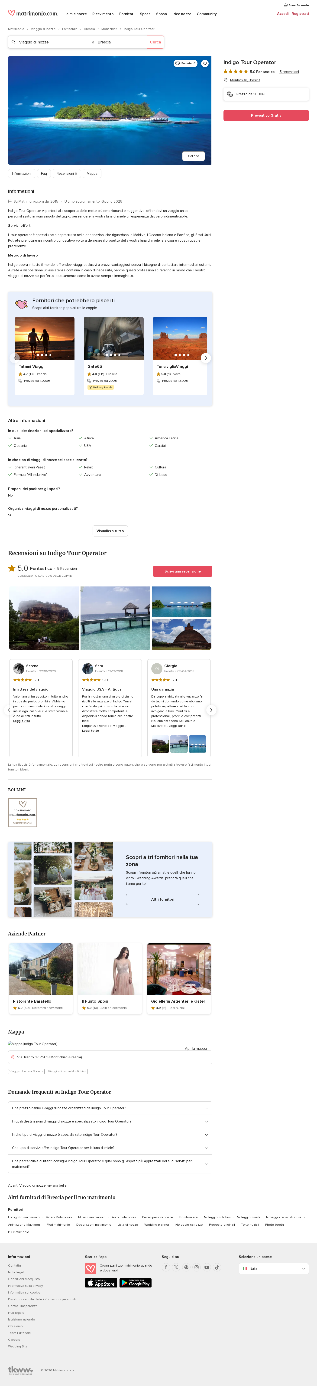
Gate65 (94, 366)
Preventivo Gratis (266, 115)
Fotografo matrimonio (24, 1217)
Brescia (90, 29)
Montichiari (109, 29)
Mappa (92, 173)
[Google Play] (135, 1287)
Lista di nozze (128, 1225)
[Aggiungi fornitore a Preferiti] (205, 63)
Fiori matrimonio (58, 1225)
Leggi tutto (21, 721)
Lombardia (70, 29)
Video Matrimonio (59, 1217)
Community (207, 14)
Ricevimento (103, 14)
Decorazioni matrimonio (93, 1225)
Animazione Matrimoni (24, 1225)
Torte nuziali (250, 1225)
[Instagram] (196, 1267)
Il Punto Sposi (95, 1001)
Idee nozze (182, 14)
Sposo (161, 14)
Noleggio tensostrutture (283, 1217)
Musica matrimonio (92, 1217)
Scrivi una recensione (183, 571)
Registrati (300, 13)
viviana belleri (57, 1185)
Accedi (283, 13)
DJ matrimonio (18, 1232)
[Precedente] (15, 358)
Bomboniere (188, 1217)
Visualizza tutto (110, 531)
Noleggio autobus (217, 1217)
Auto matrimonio (124, 1217)
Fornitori (126, 14)
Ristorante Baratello (32, 1001)
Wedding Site (18, 1346)
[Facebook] (166, 1267)
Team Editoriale (19, 1333)
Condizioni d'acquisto (24, 1279)
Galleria (193, 156)
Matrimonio (16, 29)
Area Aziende (298, 5)
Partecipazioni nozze (157, 1217)
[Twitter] (176, 1267)
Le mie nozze (76, 14)
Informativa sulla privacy (25, 1286)
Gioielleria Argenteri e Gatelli (179, 1001)
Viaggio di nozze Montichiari (67, 1071)
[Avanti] (206, 358)
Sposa (145, 14)
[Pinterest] (186, 1267)
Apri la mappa (196, 1048)
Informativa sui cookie (24, 1292)
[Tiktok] (217, 1267)
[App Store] (101, 1287)
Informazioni (21, 173)
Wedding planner (156, 1225)
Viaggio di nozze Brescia (26, 1071)
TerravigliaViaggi (172, 366)
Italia (253, 1269)
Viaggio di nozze (44, 29)
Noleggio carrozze (189, 1225)
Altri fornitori (162, 899)
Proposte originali (222, 1225)
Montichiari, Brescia (245, 80)
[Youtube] (207, 1267)
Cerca (155, 42)
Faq (44, 173)
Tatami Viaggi (31, 366)
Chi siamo (15, 1326)
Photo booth (274, 1225)
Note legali (16, 1272)
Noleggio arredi (248, 1217)
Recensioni (67, 173)
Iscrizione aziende (21, 1319)
